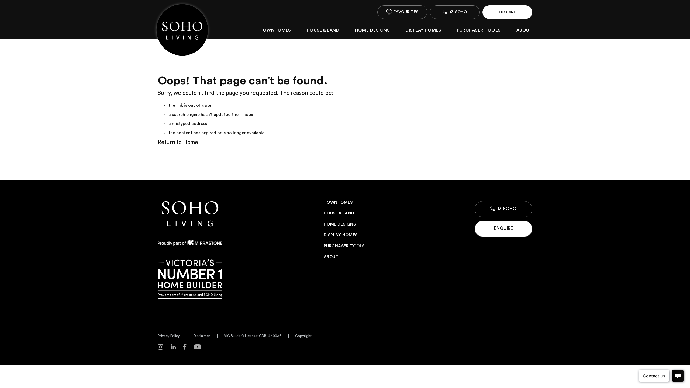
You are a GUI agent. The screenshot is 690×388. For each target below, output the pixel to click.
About (524, 30)
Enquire (507, 12)
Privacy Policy (169, 336)
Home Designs (372, 30)
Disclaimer (202, 336)
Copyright (303, 336)
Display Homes (423, 30)
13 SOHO (506, 208)
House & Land (323, 30)
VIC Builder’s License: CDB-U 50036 (252, 336)
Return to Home (178, 142)
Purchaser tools (479, 30)
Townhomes (275, 30)
